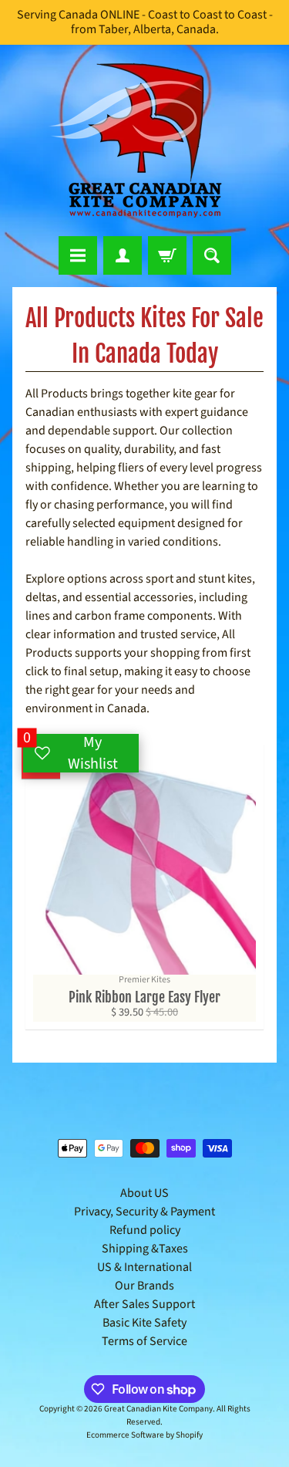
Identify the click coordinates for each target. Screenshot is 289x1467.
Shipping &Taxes (145, 1248)
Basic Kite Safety (144, 1322)
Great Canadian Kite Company (158, 1409)
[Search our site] (212, 255)
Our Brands (144, 1285)
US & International (144, 1267)
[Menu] (78, 255)
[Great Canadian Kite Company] (145, 140)
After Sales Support (144, 1304)
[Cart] (167, 255)
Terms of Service (144, 1341)
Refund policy (144, 1230)
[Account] (122, 255)
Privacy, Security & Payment (144, 1211)
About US (144, 1193)
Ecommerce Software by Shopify (144, 1435)
